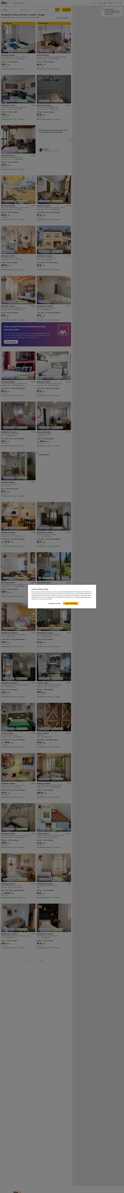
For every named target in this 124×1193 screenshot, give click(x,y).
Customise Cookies (54, 603)
